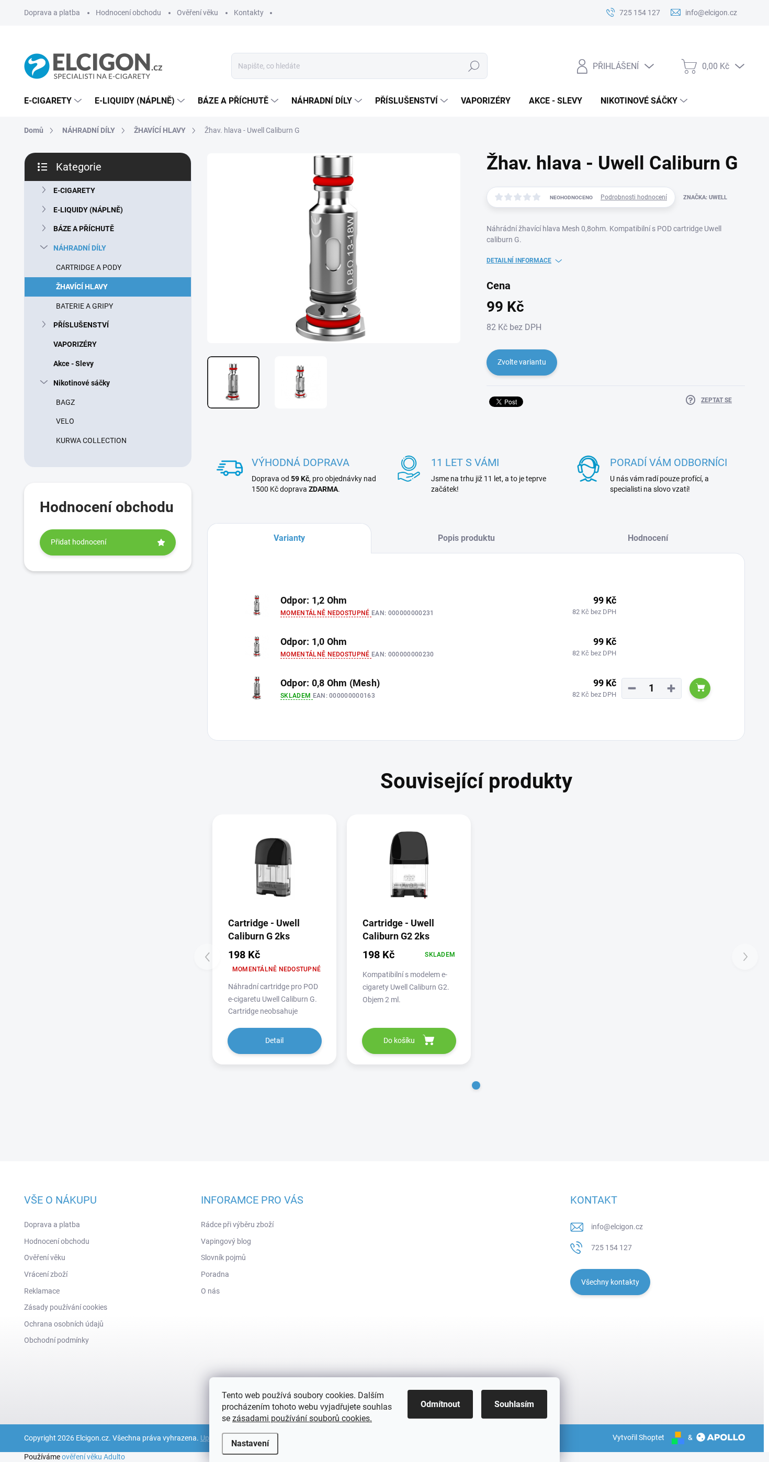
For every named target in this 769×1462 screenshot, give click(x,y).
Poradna (215, 1274)
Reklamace (42, 1291)
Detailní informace (519, 260)
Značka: (705, 197)
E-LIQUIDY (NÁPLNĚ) (88, 210)
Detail (274, 1040)
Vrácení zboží (45, 1274)
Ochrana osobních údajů (64, 1324)
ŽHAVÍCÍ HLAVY (82, 286)
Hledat (473, 66)
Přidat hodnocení (78, 542)
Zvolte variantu (521, 362)
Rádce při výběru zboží (237, 1224)
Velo (65, 421)
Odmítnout (440, 1404)
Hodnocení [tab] (648, 538)
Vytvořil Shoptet (638, 1437)
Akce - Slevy (73, 363)
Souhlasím (514, 1404)
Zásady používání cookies (65, 1307)
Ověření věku (197, 12)
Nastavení (250, 1443)
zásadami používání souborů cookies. (302, 1418)
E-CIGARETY (74, 190)
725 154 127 (611, 1247)
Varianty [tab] (289, 538)
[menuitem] (54, 101)
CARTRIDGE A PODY (88, 267)
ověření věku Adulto (93, 1457)
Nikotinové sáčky (81, 383)
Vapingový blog (226, 1241)
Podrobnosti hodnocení (634, 197)
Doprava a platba (52, 12)
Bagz (65, 402)
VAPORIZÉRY (75, 344)
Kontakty (249, 12)
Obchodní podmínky (56, 1340)
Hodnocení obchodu (128, 12)
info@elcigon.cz (617, 1226)
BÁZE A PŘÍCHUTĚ (83, 228)
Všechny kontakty (610, 1282)
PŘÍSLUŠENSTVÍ (81, 325)
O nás (210, 1291)
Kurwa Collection (91, 440)
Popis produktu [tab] (466, 538)
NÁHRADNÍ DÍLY (79, 248)
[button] (476, 1085)
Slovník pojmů (223, 1257)
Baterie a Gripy (84, 306)
